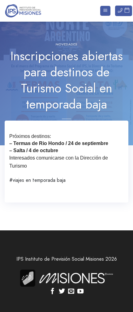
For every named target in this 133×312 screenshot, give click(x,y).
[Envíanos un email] (71, 291)
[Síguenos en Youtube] (80, 291)
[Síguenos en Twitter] (62, 291)
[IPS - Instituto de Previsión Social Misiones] (35, 11)
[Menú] (105, 11)
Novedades (66, 44)
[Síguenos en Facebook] (52, 291)
